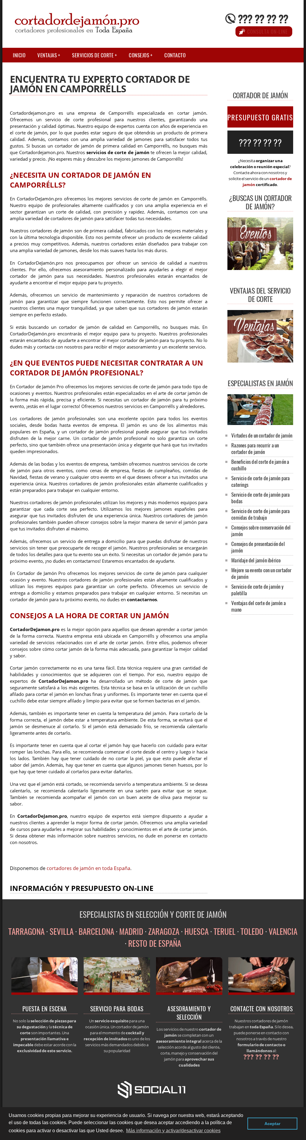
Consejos (139, 55)
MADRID (131, 931)
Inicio (19, 55)
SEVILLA (62, 931)
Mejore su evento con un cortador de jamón (261, 573)
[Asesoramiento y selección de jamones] (189, 993)
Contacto (175, 55)
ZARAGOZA (163, 931)
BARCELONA (96, 931)
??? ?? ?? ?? (263, 18)
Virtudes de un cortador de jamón (261, 435)
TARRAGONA (26, 931)
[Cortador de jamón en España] (44, 993)
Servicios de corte (93, 55)
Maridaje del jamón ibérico (256, 560)
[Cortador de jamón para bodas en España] (117, 993)
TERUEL (224, 931)
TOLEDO (252, 931)
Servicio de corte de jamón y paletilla (257, 590)
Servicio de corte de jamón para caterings (260, 481)
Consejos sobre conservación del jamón (260, 531)
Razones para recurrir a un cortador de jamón (255, 448)
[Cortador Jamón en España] (260, 423)
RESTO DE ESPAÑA (154, 943)
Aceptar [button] (272, 1123)
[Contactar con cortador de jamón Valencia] (261, 993)
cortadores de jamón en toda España (88, 868)
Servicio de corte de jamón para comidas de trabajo (260, 514)
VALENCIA (283, 931)
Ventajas (47, 55)
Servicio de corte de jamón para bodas (260, 498)
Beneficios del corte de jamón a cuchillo (260, 465)
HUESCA (196, 931)
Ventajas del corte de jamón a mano (258, 606)
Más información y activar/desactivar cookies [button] (173, 1130)
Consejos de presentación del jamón (258, 547)
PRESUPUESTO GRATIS (260, 117)
